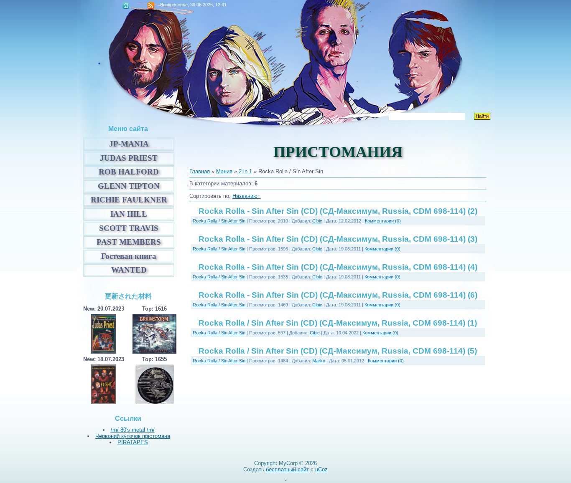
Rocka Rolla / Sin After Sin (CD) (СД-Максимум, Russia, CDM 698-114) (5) (338, 350)
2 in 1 (245, 171)
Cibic (317, 220)
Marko (318, 360)
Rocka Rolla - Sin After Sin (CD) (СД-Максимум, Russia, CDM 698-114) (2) (338, 211)
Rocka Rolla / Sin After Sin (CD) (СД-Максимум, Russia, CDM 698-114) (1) (338, 323)
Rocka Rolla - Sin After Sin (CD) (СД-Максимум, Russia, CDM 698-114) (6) (338, 295)
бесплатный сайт (287, 469)
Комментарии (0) (383, 220)
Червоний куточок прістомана (132, 436)
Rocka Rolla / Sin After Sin (219, 220)
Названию (244, 196)
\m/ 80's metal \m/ (133, 430)
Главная (125, 5)
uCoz (321, 469)
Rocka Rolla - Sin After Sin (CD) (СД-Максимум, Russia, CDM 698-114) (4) (338, 267)
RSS (151, 5)
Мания (224, 171)
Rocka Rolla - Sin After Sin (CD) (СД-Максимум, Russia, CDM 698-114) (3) (338, 239)
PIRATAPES (132, 442)
